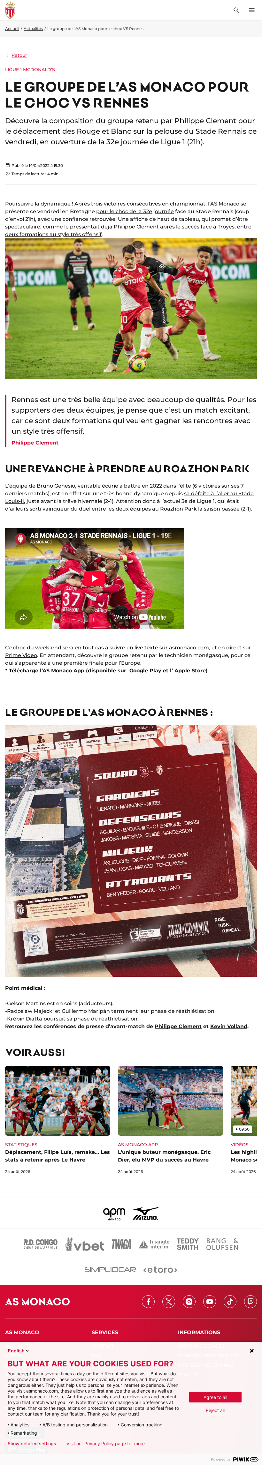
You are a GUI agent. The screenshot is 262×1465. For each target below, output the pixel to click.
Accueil (12, 28)
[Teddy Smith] (188, 1244)
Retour (19, 55)
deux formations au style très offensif (53, 234)
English (16, 1350)
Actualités (33, 28)
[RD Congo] (41, 1244)
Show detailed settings (32, 1443)
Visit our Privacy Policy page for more (105, 1443)
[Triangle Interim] (154, 1244)
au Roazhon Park (174, 509)
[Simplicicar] (110, 1269)
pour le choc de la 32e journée (135, 211)
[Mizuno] (146, 1213)
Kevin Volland (228, 1026)
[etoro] (160, 1269)
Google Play (145, 671)
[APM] (114, 1213)
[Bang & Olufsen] (222, 1244)
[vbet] (84, 1244)
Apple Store (190, 671)
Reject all (215, 1410)
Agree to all (215, 1397)
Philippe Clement (136, 227)
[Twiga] (121, 1244)
